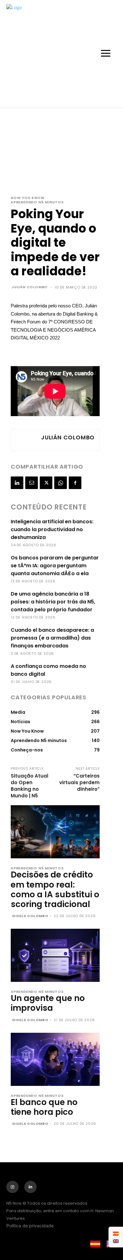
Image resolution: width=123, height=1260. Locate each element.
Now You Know (27, 198)
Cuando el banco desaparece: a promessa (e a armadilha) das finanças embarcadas (52, 637)
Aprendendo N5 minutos (37, 202)
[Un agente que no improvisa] (55, 955)
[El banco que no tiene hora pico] (55, 1059)
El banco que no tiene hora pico (44, 1107)
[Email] (31, 482)
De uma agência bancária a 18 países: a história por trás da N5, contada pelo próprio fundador (53, 601)
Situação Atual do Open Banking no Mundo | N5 (29, 786)
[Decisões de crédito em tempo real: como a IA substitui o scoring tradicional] (55, 831)
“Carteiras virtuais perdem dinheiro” (79, 782)
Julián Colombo (30, 286)
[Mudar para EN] (115, 1241)
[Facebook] (75, 482)
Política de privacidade (30, 1225)
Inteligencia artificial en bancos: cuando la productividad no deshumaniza (52, 529)
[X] (46, 482)
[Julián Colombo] (25, 440)
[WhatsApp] (60, 482)
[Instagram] (12, 1187)
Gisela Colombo (30, 915)
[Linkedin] (17, 482)
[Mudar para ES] (115, 1233)
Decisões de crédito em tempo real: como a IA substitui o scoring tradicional (55, 889)
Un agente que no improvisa (48, 1003)
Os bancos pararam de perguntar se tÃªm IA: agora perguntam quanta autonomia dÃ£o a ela (55, 565)
